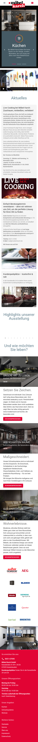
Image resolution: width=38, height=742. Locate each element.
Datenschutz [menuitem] (6, 736)
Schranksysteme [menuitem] (7, 710)
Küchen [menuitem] (4, 707)
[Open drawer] (4, 2)
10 (33, 338)
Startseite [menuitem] (5, 724)
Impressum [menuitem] (6, 733)
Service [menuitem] (4, 727)
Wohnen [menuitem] (4, 713)
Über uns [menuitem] (5, 730)
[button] (5, 382)
